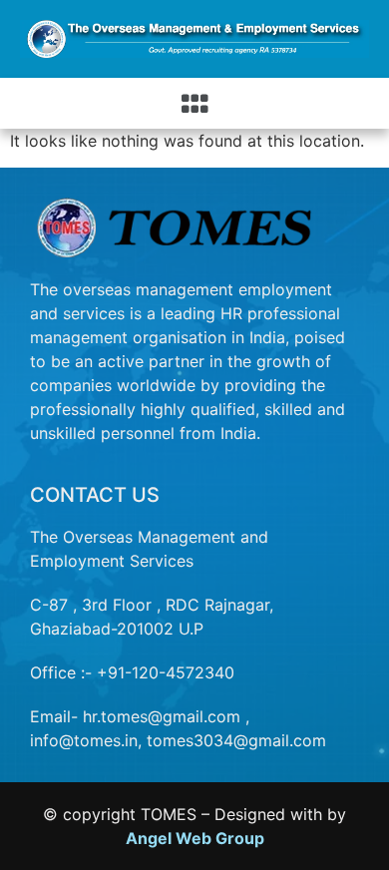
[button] (195, 103)
